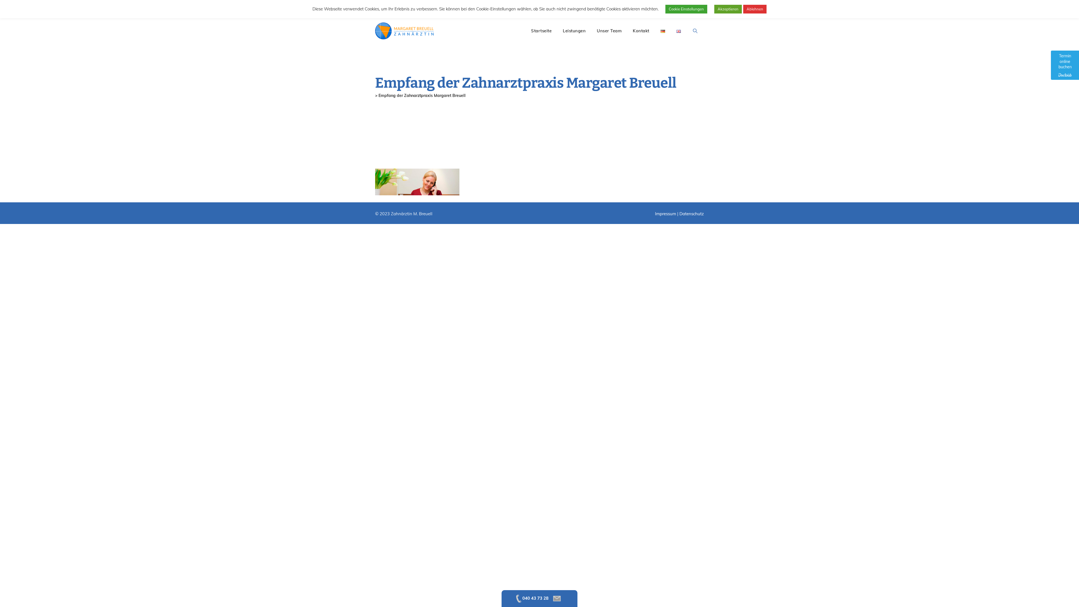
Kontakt (641, 30)
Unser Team (609, 30)
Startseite (541, 30)
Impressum (665, 213)
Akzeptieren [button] (728, 9)
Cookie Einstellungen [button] (686, 9)
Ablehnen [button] (755, 9)
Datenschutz (691, 213)
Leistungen (574, 30)
